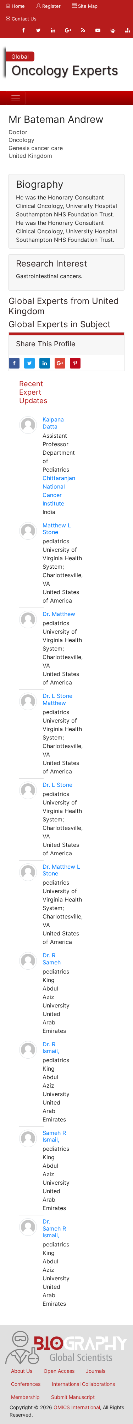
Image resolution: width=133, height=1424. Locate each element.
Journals (95, 1371)
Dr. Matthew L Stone (61, 870)
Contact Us (23, 19)
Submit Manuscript (73, 1397)
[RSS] (83, 30)
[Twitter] (38, 30)
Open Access (59, 1371)
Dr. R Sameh (52, 958)
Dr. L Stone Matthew (57, 699)
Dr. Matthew (59, 613)
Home (17, 6)
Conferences (25, 1384)
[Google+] (68, 30)
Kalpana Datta (53, 423)
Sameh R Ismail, (54, 1136)
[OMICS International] (66, 1347)
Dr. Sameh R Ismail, (54, 1228)
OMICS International (77, 1407)
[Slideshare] (112, 30)
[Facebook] (23, 30)
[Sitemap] (127, 30)
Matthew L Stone (57, 529)
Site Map (87, 6)
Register (51, 6)
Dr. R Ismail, (51, 1047)
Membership (25, 1397)
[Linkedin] (53, 30)
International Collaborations (83, 1384)
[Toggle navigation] (16, 98)
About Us (21, 1371)
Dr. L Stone (57, 784)
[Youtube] (98, 30)
